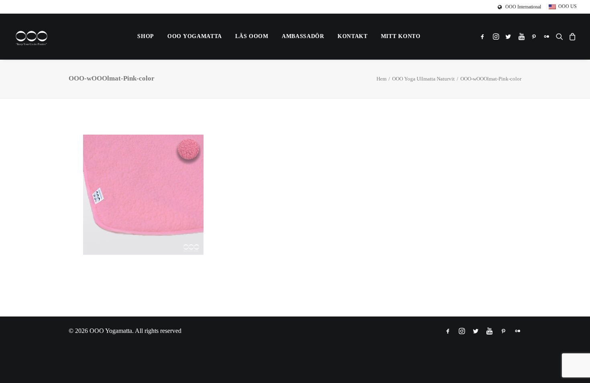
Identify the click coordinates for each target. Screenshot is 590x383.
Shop (145, 36)
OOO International (523, 7)
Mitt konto (401, 36)
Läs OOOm (252, 36)
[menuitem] (521, 7)
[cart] (571, 36)
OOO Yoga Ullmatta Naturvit (423, 79)
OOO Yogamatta (194, 36)
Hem (381, 79)
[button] (484, 36)
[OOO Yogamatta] (31, 36)
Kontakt (353, 36)
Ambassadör (303, 36)
